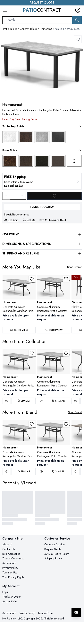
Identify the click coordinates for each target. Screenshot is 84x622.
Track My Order (11, 597)
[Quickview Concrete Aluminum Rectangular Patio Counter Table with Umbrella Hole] (41, 401)
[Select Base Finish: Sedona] (10, 161)
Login (5, 592)
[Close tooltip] (77, 600)
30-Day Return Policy (56, 554)
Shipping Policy (53, 558)
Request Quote (52, 549)
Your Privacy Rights (13, 577)
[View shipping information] (42, 181)
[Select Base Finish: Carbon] (58, 161)
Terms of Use (9, 572)
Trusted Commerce (13, 558)
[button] (39, 126)
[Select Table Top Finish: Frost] (10, 137)
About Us (7, 544)
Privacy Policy (10, 568)
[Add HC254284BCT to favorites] (78, 39)
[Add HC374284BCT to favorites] (32, 279)
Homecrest (46, 29)
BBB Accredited (11, 554)
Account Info (9, 601)
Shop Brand (75, 412)
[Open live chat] (76, 612)
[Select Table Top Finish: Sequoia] (26, 137)
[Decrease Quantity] (6, 196)
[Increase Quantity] (22, 196)
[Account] (78, 10)
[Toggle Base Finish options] (80, 150)
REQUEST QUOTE (42, 2)
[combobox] (37, 20)
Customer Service (54, 544)
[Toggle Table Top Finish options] (80, 126)
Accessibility (9, 563)
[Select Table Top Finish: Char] (58, 137)
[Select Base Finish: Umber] (42, 161)
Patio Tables (10, 29)
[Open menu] (5, 10)
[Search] (77, 20)
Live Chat (13, 220)
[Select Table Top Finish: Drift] (42, 137)
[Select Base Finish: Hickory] (26, 161)
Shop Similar (74, 267)
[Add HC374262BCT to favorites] (66, 279)
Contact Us (8, 549)
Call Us (31, 220)
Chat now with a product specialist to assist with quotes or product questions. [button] (54, 602)
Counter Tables (28, 29)
